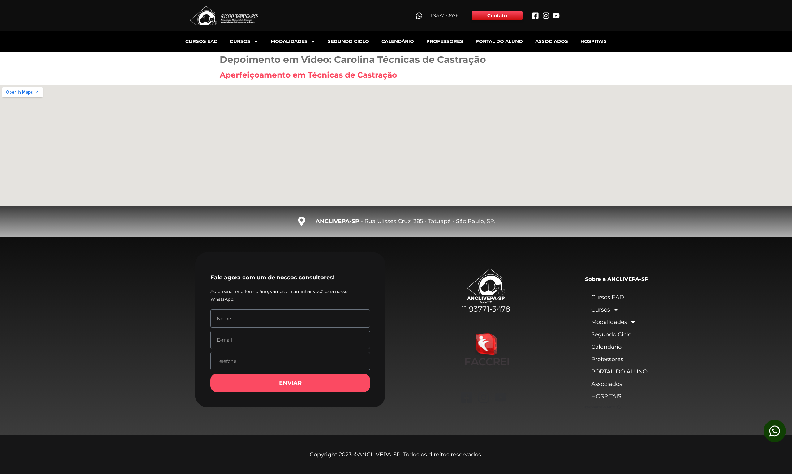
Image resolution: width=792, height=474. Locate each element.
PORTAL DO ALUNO (499, 41)
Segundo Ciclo (348, 41)
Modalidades (289, 41)
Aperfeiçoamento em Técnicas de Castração (308, 75)
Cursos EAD (201, 41)
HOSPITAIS (593, 41)
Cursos (240, 41)
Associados (551, 41)
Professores (444, 41)
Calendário (397, 41)
